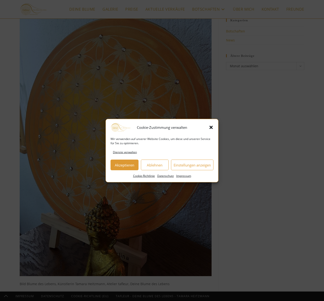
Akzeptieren (124, 164)
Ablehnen (154, 164)
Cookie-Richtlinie (144, 176)
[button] (211, 127)
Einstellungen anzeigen (192, 164)
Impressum (183, 176)
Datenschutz (165, 176)
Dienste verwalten (125, 152)
